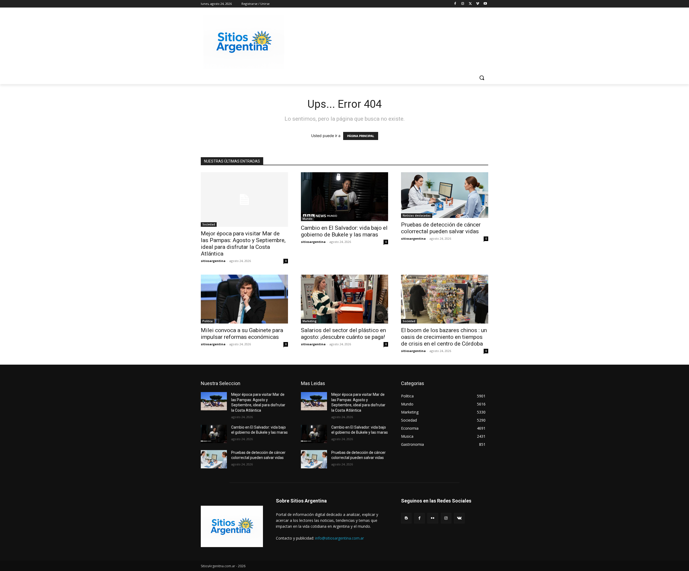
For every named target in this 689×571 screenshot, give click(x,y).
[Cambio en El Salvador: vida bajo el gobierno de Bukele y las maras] (344, 196)
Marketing (310, 321)
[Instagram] (463, 4)
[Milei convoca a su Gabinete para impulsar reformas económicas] (244, 299)
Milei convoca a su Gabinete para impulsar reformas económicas (242, 333)
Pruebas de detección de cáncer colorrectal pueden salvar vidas (441, 228)
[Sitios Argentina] (244, 42)
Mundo (307, 219)
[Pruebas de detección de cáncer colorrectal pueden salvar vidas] (444, 195)
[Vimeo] (477, 4)
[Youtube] (485, 4)
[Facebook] (455, 4)
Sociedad (208, 224)
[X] (470, 4)
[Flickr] (432, 518)
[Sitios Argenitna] (232, 526)
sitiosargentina (213, 261)
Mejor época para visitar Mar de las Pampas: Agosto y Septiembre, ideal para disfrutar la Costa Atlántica (243, 243)
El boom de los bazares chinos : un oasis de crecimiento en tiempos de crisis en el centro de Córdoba (444, 337)
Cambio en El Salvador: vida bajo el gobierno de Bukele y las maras (344, 231)
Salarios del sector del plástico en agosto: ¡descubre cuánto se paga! (343, 333)
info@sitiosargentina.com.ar (339, 538)
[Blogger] (406, 518)
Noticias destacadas (417, 215)
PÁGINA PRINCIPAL (360, 136)
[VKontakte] (459, 518)
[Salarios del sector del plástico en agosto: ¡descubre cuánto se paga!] (344, 299)
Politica (207, 321)
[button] (481, 77)
